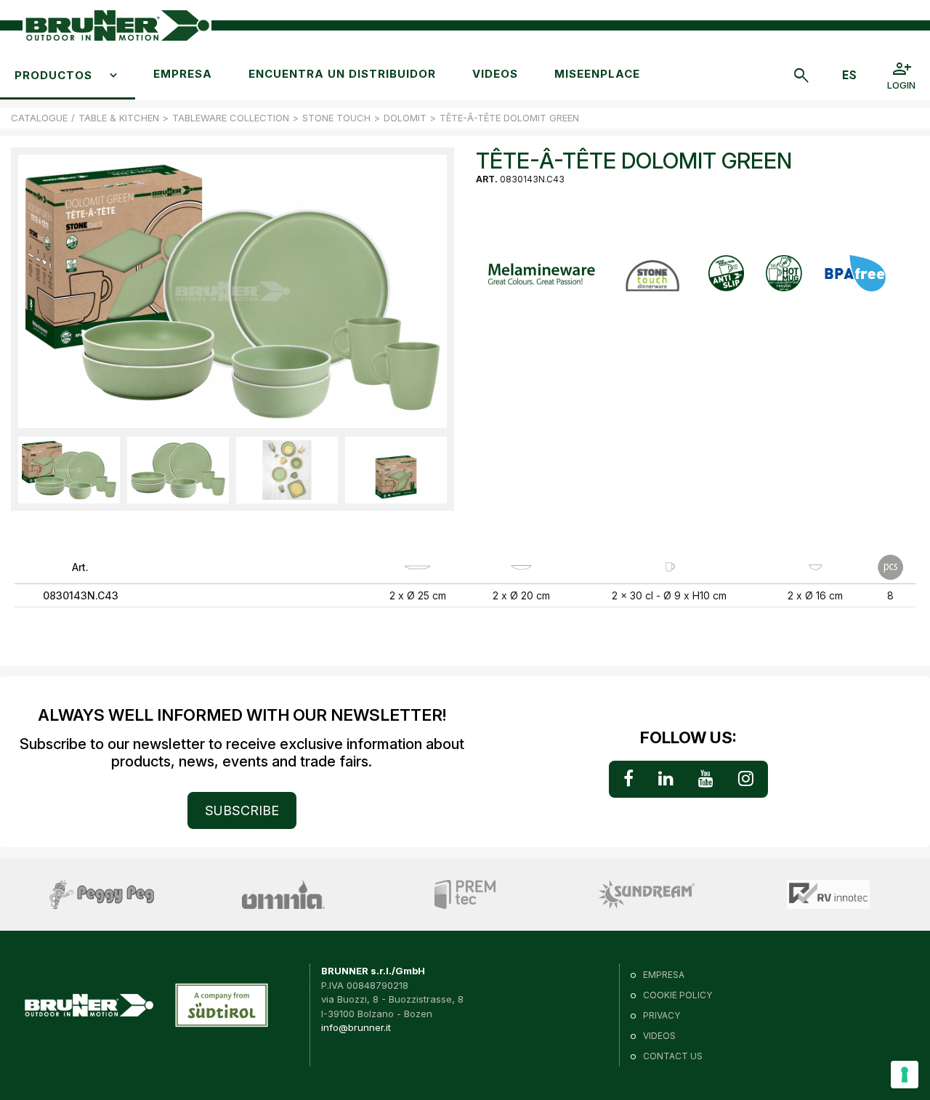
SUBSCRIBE (242, 810)
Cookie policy (677, 995)
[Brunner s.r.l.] (117, 25)
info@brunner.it (356, 1027)
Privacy (661, 1015)
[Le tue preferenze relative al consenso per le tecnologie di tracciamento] (904, 1074)
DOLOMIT (405, 118)
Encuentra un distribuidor (342, 74)
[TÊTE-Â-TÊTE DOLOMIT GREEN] (69, 470)
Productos (53, 75)
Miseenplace (597, 74)
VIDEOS (495, 74)
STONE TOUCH (336, 118)
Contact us (673, 1056)
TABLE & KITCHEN (118, 118)
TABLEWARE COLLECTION (230, 118)
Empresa (182, 74)
